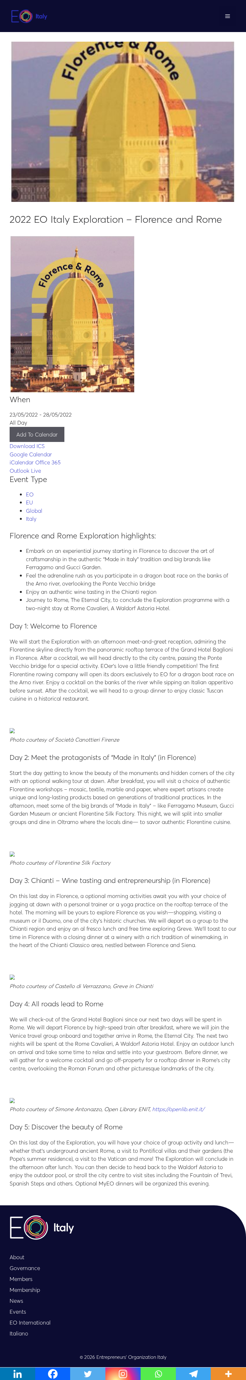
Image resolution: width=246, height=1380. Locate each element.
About (17, 1256)
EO (30, 494)
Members (21, 1278)
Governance (25, 1267)
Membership (25, 1289)
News (16, 1300)
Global (34, 510)
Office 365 (48, 462)
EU (29, 502)
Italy (31, 518)
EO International (30, 1322)
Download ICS (27, 445)
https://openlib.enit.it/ (178, 1108)
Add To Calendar (37, 434)
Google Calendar (31, 454)
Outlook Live (25, 470)
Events (18, 1311)
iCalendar (22, 462)
